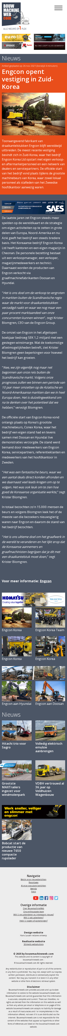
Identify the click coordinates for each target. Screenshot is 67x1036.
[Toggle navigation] (58, 8)
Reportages (33, 882)
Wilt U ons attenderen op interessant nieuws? (33, 914)
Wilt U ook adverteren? (34, 917)
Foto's (33, 891)
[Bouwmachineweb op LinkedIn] (40, 898)
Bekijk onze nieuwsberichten (33, 879)
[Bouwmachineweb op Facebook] (45, 898)
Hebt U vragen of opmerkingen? (34, 920)
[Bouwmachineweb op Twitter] (55, 898)
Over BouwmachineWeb (33, 908)
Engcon (46, 581)
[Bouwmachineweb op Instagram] (50, 898)
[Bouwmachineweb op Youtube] (35, 898)
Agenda (33, 888)
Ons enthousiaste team (33, 911)
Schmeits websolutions (34, 944)
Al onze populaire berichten (33, 885)
